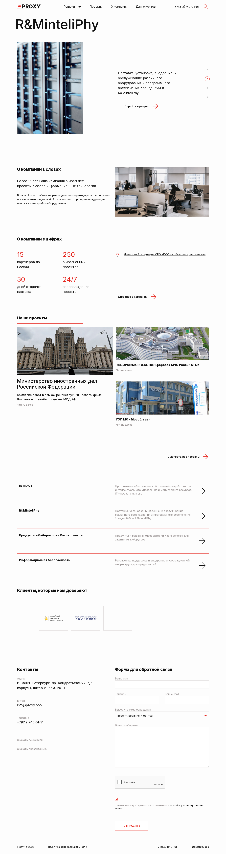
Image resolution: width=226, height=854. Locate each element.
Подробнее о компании (131, 296)
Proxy (31, 6)
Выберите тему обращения (133, 709)
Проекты (96, 6)
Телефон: (23, 717)
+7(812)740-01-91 (30, 722)
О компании (119, 6)
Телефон (120, 694)
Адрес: (21, 678)
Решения (70, 6)
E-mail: (21, 700)
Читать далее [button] (124, 370)
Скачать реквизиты (30, 740)
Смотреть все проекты (184, 456)
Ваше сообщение (126, 725)
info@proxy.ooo (29, 705)
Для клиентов (146, 6)
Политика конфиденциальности (67, 846)
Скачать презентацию (32, 749)
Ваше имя (121, 678)
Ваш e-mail (172, 694)
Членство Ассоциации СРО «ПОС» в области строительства (164, 254)
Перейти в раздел (137, 116)
